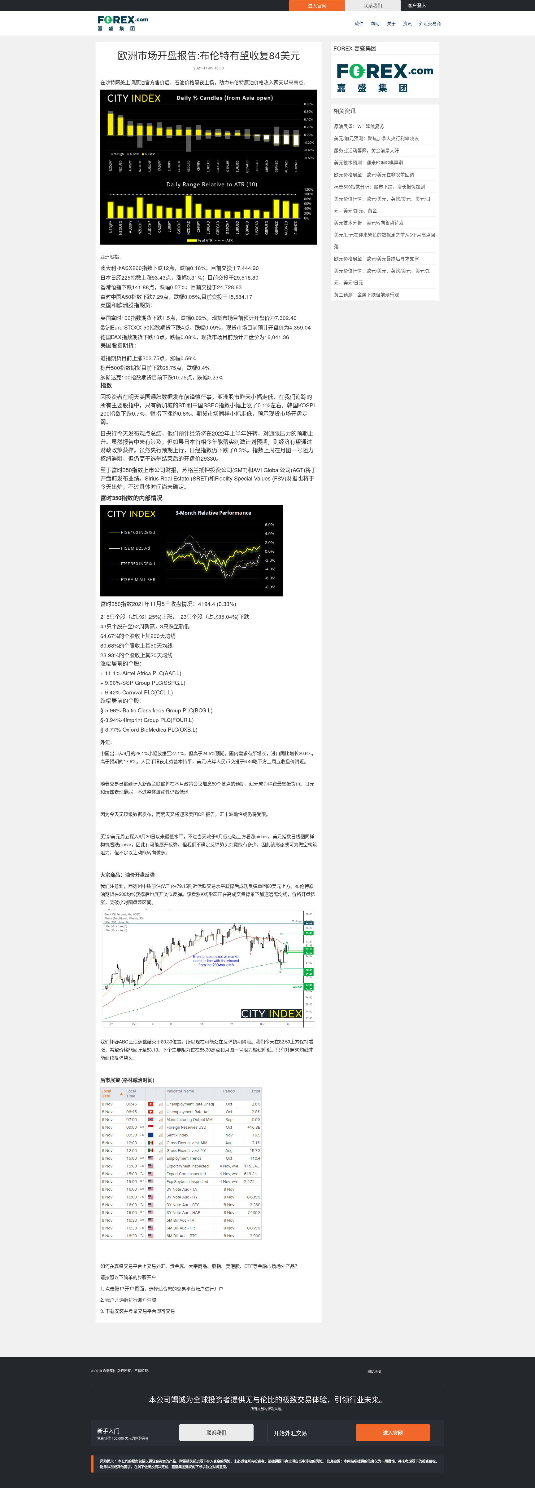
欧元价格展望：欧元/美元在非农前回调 (374, 174)
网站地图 (374, 1371)
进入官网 (393, 1432)
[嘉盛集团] (146, 23)
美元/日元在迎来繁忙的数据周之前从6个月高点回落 (384, 240)
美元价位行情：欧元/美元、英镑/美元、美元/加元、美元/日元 (382, 276)
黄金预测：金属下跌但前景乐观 (366, 294)
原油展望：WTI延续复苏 (359, 126)
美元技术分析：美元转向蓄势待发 (369, 222)
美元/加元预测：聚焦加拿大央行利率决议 (376, 138)
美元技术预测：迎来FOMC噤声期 (368, 162)
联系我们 (216, 1432)
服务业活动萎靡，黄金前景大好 (366, 150)
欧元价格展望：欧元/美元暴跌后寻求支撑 (376, 258)
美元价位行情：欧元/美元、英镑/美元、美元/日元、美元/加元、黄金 (382, 204)
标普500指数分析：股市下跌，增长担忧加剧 (379, 186)
